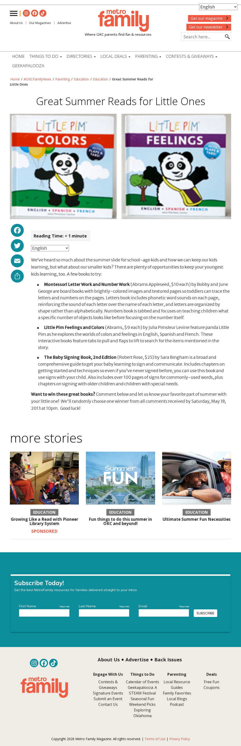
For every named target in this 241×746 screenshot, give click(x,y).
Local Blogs (177, 698)
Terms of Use (155, 739)
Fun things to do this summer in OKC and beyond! (120, 521)
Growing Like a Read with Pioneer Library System (44, 521)
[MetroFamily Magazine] (118, 20)
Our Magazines (40, 23)
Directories (80, 56)
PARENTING (147, 56)
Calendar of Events (142, 681)
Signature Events (108, 693)
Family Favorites (177, 693)
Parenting (62, 79)
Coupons (212, 687)
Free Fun (211, 681)
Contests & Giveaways (190, 56)
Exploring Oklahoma (142, 712)
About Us (16, 23)
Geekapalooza (28, 65)
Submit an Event (108, 698)
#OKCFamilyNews (37, 79)
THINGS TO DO (44, 56)
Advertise (137, 659)
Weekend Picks (142, 704)
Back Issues (168, 659)
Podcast (177, 704)
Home (18, 56)
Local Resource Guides (177, 684)
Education (81, 79)
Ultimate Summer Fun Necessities (196, 519)
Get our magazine (207, 18)
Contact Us (108, 704)
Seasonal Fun (142, 698)
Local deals (114, 56)
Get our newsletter (206, 27)
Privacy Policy (179, 739)
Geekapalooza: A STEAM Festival (142, 690)
